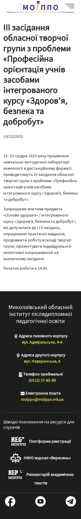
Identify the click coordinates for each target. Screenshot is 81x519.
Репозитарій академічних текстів (50, 478)
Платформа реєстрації (49, 441)
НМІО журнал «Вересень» (47, 457)
